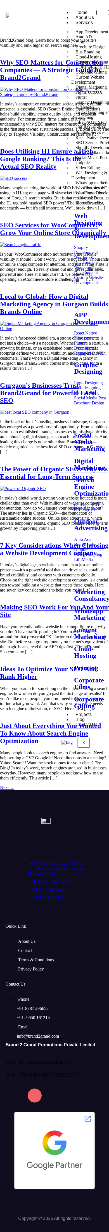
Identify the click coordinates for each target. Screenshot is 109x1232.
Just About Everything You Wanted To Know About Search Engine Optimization (50, 733)
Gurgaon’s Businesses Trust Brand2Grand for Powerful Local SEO (48, 393)
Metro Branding (89, 203)
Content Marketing (89, 633)
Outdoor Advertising (91, 525)
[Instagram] (35, 1096)
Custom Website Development (87, 79)
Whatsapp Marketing (89, 614)
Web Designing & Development (89, 175)
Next (7, 787)
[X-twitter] (79, 1096)
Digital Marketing (89, 464)
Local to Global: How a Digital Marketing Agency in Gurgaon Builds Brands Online (54, 304)
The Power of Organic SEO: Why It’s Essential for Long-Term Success (54, 472)
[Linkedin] (57, 1096)
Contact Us (86, 724)
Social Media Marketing (89, 442)
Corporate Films (89, 684)
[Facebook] (13, 1096)
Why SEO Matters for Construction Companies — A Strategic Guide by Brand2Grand (51, 70)
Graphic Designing (88, 368)
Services (84, 22)
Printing (86, 668)
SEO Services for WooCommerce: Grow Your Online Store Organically (53, 229)
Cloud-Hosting (85, 652)
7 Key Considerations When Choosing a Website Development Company (54, 549)
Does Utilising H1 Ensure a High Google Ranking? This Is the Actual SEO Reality (46, 159)
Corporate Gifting (89, 703)
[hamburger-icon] (102, 12)
